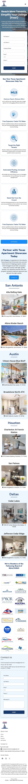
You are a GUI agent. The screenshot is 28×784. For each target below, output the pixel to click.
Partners (2, 738)
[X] (9, 758)
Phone (5, 60)
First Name (6, 36)
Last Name (6, 42)
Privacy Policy (14, 779)
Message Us (6, 699)
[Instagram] (6, 758)
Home (2, 734)
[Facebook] (2, 758)
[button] (25, 4)
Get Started (3, 740)
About (2, 736)
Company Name (7, 48)
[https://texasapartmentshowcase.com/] (7, 3)
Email (5, 54)
